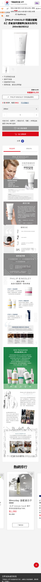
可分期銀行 (25, 103)
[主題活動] (2, 8)
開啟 (37, 3)
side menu (36, 565)
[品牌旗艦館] (7, 8)
